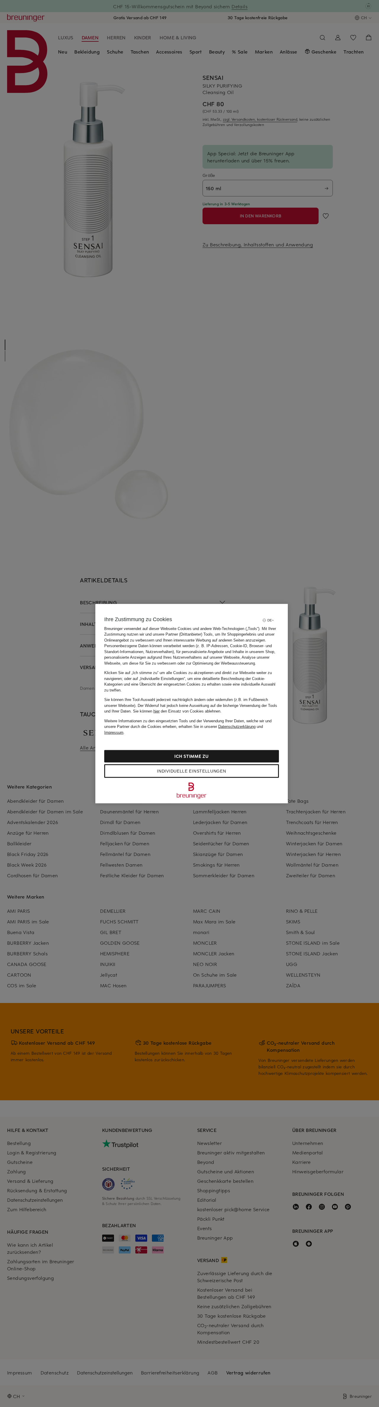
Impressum (113, 732)
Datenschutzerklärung (237, 726)
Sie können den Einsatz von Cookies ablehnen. (177, 711)
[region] (191, 703)
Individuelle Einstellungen (191, 771)
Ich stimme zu (191, 756)
